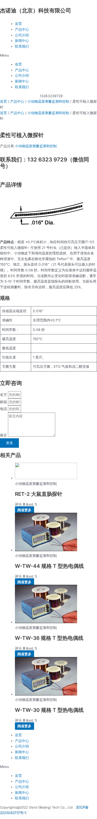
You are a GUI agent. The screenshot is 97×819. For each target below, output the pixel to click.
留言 (4, 435)
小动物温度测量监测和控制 (48, 101)
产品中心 (22, 29)
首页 (18, 24)
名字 (4, 395)
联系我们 (22, 46)
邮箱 (4, 402)
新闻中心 (22, 41)
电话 (4, 409)
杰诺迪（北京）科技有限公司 (35, 10)
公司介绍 (22, 35)
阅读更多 (24, 510)
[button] (48, 55)
